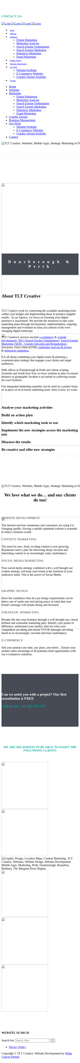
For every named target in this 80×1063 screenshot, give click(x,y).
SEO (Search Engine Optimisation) (38, 340)
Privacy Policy (17, 1047)
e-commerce (46, 337)
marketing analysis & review (55, 347)
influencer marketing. (16, 350)
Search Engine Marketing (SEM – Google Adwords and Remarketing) (39, 342)
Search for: (7, 1040)
